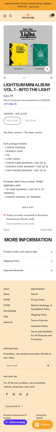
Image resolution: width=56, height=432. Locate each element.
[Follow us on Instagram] (20, 394)
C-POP (7, 305)
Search (34, 294)
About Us (8, 322)
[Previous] (5, 78)
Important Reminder (13, 270)
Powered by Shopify (41, 416)
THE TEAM (30, 120)
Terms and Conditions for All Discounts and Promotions (41, 335)
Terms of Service (39, 320)
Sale (6, 316)
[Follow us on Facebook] (7, 394)
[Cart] (50, 16)
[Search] (10, 16)
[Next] (51, 78)
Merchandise (10, 310)
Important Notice (39, 326)
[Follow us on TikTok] (27, 394)
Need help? (46, 229)
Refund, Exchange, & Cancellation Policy (41, 307)
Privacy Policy (38, 299)
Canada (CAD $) (13, 406)
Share (6, 229)
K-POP (7, 299)
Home (6, 294)
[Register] (48, 365)
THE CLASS (12, 120)
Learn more (34, 6)
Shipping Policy (11, 261)
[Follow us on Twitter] (13, 394)
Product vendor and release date (20, 251)
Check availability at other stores (20, 223)
